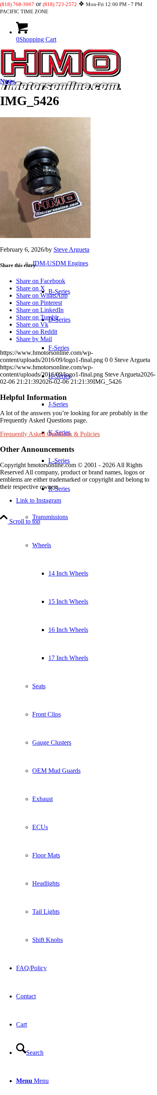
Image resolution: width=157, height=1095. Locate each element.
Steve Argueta (71, 249)
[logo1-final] (60, 87)
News (7, 81)
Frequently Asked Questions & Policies (50, 434)
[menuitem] (86, 573)
